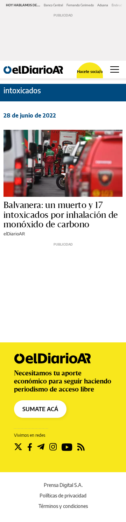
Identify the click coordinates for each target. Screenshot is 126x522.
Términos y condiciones (63, 506)
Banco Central (53, 5)
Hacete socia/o (90, 71)
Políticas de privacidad (63, 495)
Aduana (102, 5)
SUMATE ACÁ (40, 409)
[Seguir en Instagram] (53, 447)
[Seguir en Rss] (81, 447)
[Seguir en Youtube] (67, 447)
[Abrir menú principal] (114, 69)
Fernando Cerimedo (80, 5)
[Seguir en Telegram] (40, 447)
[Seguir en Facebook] (29, 447)
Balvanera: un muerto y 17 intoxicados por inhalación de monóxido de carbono (61, 214)
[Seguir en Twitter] (18, 447)
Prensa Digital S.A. (63, 485)
